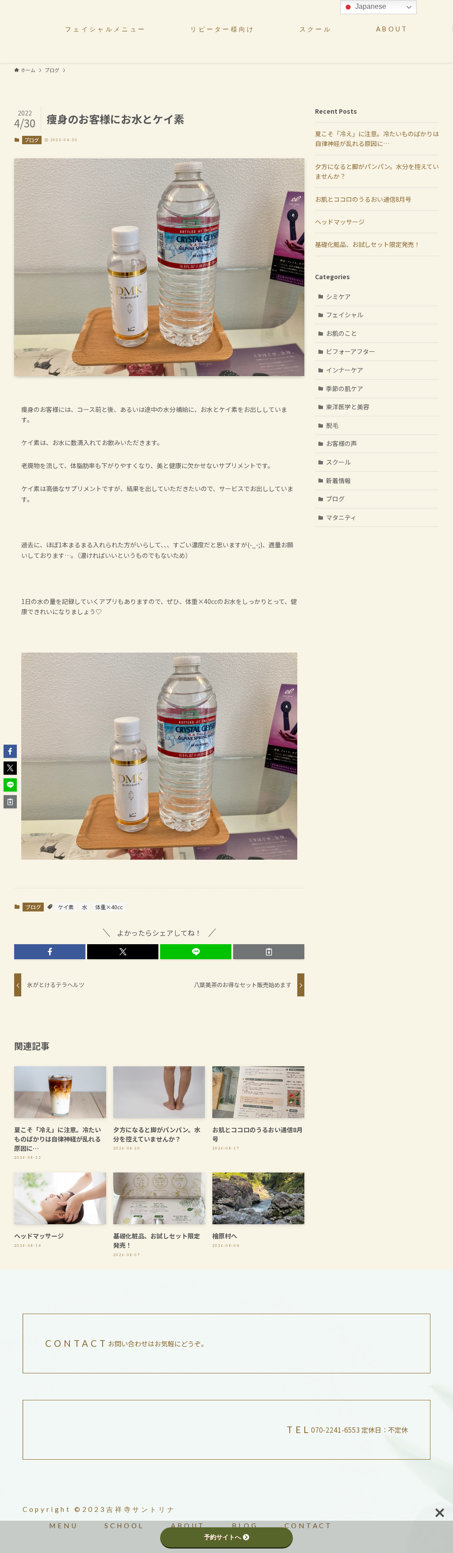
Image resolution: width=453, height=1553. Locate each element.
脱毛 (332, 425)
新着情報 (338, 480)
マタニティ (341, 517)
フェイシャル (344, 314)
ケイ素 (66, 907)
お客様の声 (341, 443)
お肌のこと (341, 333)
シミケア (338, 296)
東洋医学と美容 (347, 406)
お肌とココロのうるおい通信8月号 (363, 199)
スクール (338, 461)
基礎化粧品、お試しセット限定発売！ (367, 244)
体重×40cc (109, 907)
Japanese (369, 6)
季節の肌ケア (344, 388)
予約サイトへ (222, 1537)
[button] (49, 951)
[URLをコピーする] (268, 951)
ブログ (31, 139)
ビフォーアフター (350, 351)
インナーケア (344, 369)
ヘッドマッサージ (340, 221)
